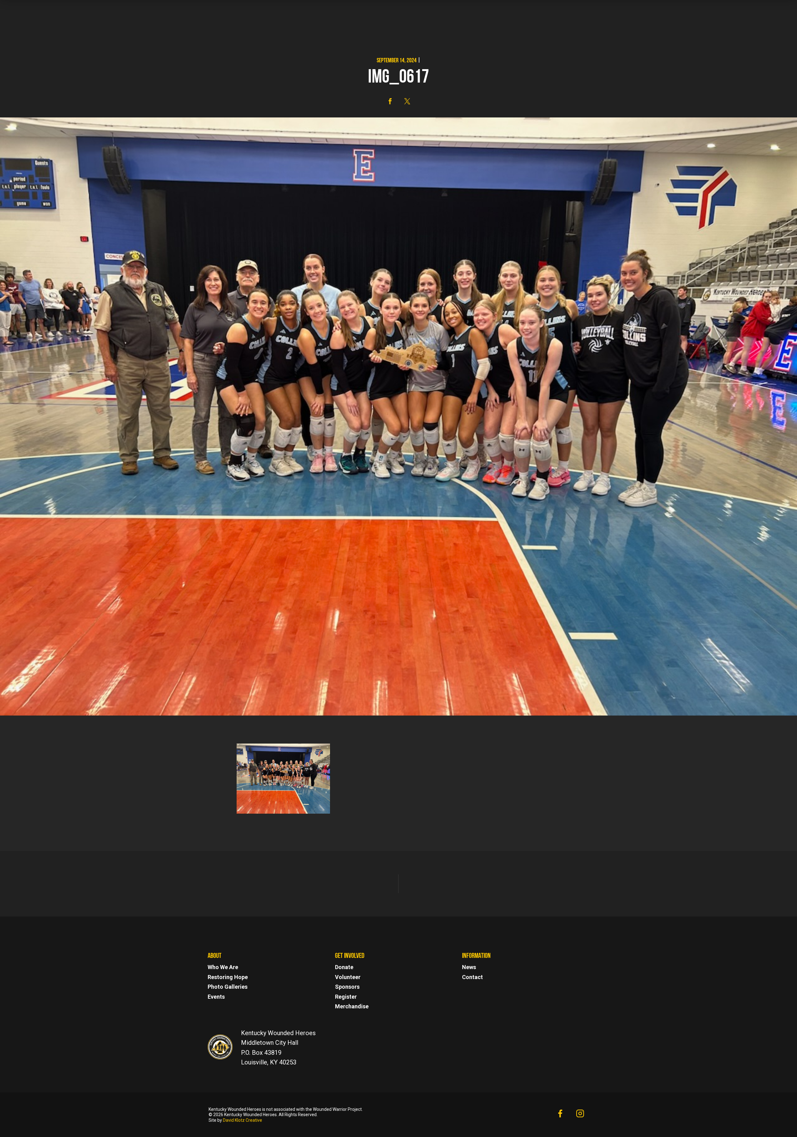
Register (346, 996)
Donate (344, 967)
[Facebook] (560, 1114)
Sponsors (347, 986)
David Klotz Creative (242, 1120)
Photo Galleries (228, 986)
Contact (472, 977)
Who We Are (223, 967)
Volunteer (348, 977)
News (469, 967)
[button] (390, 101)
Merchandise (352, 1006)
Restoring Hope (228, 977)
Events (216, 996)
